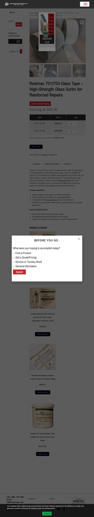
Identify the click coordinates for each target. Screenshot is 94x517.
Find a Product (23, 253)
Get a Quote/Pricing (25, 257)
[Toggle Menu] (85, 4)
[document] (47, 258)
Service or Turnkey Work (28, 262)
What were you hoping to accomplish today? (36, 248)
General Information (26, 266)
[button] (79, 239)
